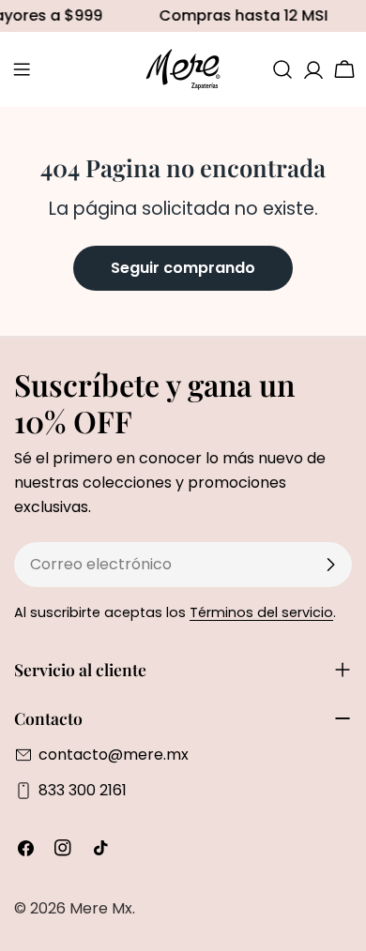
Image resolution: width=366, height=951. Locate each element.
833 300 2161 (82, 790)
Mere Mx (100, 908)
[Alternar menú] (21, 69)
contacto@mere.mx (113, 754)
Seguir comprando (183, 268)
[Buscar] (282, 69)
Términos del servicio (261, 612)
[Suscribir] (330, 564)
